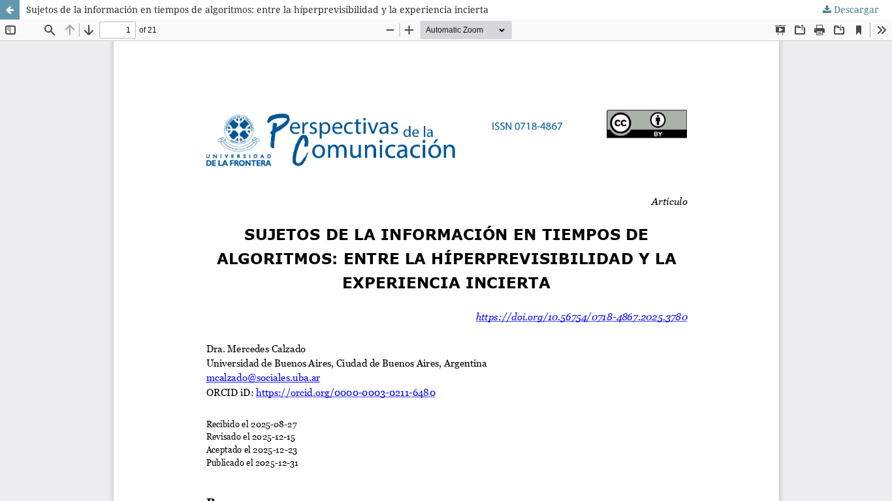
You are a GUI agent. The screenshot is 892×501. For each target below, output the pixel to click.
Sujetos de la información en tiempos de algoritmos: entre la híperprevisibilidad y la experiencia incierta (257, 9)
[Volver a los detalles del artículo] (10, 10)
